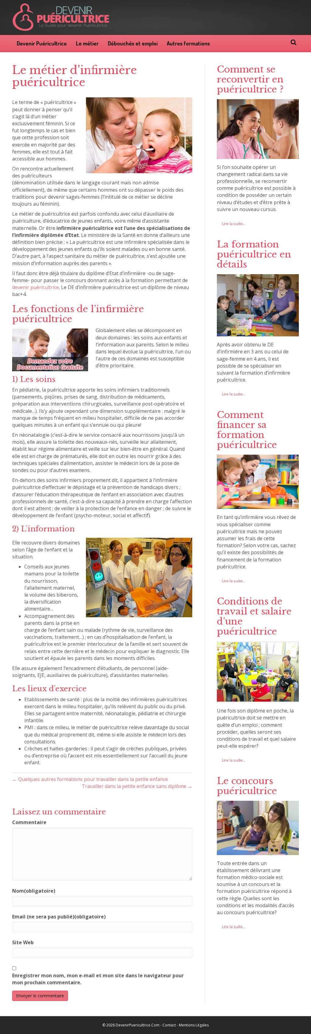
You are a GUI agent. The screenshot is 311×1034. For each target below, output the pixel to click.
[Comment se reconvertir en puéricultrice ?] (258, 155)
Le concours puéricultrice (247, 786)
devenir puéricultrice (35, 287)
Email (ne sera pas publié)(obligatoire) (59, 916)
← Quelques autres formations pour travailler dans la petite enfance (90, 779)
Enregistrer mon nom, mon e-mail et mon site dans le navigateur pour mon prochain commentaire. (98, 979)
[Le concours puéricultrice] (258, 851)
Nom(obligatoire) (33, 890)
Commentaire (29, 822)
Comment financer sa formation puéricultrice (247, 429)
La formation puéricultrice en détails (254, 254)
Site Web (23, 942)
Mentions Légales (194, 1025)
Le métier (87, 43)
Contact (169, 1025)
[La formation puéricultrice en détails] (258, 332)
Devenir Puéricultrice (42, 43)
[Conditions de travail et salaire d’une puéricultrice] (258, 699)
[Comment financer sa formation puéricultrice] (258, 505)
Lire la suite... (233, 223)
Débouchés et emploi (133, 43)
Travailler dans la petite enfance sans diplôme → (137, 786)
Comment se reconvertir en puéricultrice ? (250, 79)
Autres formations (188, 43)
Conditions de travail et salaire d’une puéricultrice (254, 616)
